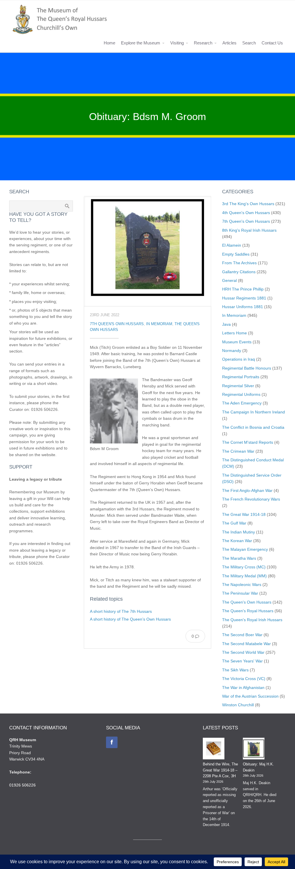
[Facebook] (112, 742)
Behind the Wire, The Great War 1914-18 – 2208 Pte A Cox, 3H (220, 770)
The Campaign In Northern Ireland (253, 412)
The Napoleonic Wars (241, 584)
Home (109, 42)
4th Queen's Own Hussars (246, 212)
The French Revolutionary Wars (251, 499)
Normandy (231, 350)
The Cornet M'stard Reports (247, 442)
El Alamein (231, 245)
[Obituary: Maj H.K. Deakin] (253, 749)
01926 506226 (22, 785)
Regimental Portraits (240, 376)
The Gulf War (234, 523)
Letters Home (234, 333)
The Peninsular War (240, 593)
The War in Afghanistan (243, 687)
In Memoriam (159, 324)
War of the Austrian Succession (250, 696)
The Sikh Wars (235, 670)
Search (249, 42)
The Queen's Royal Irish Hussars (252, 619)
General (229, 280)
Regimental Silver (238, 385)
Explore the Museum (140, 42)
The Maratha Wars (239, 558)
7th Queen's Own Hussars (117, 324)
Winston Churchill (238, 705)
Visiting (177, 42)
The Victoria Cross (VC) (243, 678)
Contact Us (272, 42)
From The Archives (239, 263)
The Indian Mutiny (238, 532)
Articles (229, 42)
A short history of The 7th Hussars (121, 611)
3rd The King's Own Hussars (248, 203)
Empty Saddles (235, 254)
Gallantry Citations (239, 271)
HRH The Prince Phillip (243, 289)
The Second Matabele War (246, 643)
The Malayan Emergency (245, 549)
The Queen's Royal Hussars (247, 610)
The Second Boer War (242, 634)
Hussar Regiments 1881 (244, 298)
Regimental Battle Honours (246, 368)
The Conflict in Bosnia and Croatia (253, 427)
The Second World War (243, 652)
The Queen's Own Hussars (246, 602)
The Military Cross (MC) (244, 567)
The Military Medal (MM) (244, 576)
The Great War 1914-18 (244, 514)
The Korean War (237, 540)
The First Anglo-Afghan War (247, 490)
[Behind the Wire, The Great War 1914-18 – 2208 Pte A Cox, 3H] (213, 749)
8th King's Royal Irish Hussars (249, 230)
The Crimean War (238, 451)
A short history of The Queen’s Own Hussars (130, 619)
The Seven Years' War (242, 661)
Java (226, 324)
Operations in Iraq (238, 359)
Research (203, 42)
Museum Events (236, 342)
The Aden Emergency (242, 403)
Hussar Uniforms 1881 (242, 306)
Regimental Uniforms (241, 394)
